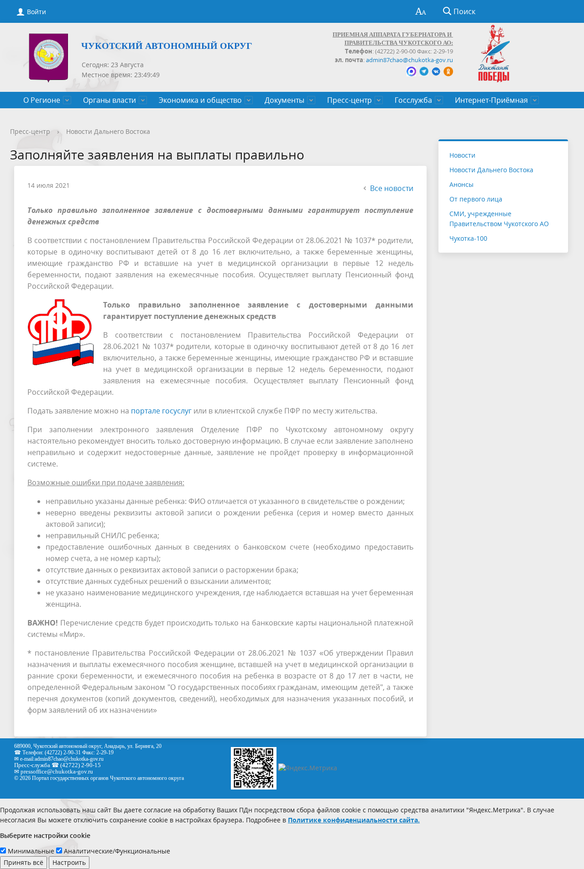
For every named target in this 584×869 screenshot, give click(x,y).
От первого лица (475, 199)
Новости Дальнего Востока (108, 131)
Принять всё (23, 862)
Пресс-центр (349, 100)
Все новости (391, 188)
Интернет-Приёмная (491, 100)
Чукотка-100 (468, 238)
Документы (284, 100)
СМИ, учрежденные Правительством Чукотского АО (499, 218)
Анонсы (461, 184)
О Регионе (41, 100)
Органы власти (109, 100)
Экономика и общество (200, 100)
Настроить (69, 862)
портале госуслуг (161, 411)
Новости (462, 155)
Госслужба (413, 100)
